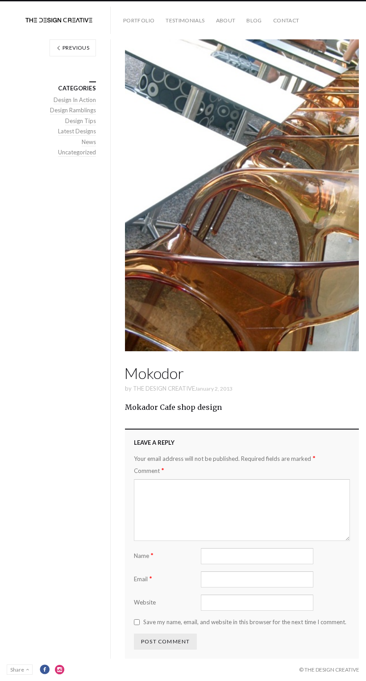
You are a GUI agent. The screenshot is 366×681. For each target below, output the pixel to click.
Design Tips (80, 120)
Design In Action (75, 99)
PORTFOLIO (138, 20)
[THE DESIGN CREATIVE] (58, 20)
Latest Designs (77, 131)
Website (145, 602)
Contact (286, 20)
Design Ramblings (73, 110)
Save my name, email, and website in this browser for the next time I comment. (244, 622)
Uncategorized (77, 152)
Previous (75, 47)
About (226, 20)
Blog (254, 20)
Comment (149, 470)
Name (144, 555)
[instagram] (60, 669)
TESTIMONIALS (185, 20)
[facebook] (45, 669)
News (89, 141)
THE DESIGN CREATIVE (164, 388)
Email (143, 579)
